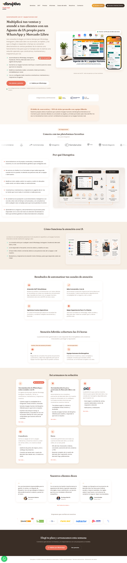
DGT (39, 5)
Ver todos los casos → (63, 505)
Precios (45, 5)
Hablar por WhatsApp (38, 83)
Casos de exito (62, 5)
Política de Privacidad (66, 559)
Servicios (32, 5)
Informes (52, 5)
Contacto (80, 5)
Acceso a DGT (99, 5)
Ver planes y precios (16, 83)
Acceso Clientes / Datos (116, 5)
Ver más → (21, 422)
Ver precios (75, 547)
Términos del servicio (78, 559)
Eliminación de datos (91, 559)
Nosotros (72, 5)
